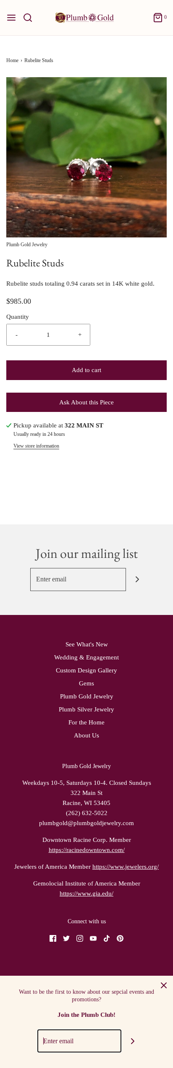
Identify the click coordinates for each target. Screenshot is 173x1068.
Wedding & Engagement (86, 657)
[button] (86, 157)
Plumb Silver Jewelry (86, 709)
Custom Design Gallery (86, 670)
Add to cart (86, 370)
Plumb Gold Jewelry (86, 696)
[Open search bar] (31, 17)
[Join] (137, 579)
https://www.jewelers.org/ (125, 866)
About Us (86, 735)
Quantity (17, 316)
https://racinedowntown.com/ (87, 850)
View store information (36, 446)
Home (12, 60)
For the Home (86, 722)
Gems (86, 683)
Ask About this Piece (86, 402)
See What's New (87, 644)
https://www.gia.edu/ (86, 893)
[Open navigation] (11, 17)
